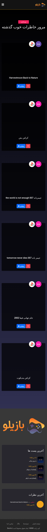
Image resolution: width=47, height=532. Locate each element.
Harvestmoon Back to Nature (19, 502)
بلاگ (18, 524)
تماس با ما (10, 524)
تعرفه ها (26, 524)
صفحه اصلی (36, 524)
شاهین (32, 502)
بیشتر (22, 86)
